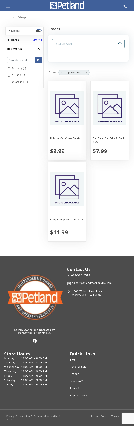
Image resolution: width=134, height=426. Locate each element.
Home (9, 17)
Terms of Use (119, 416)
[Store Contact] (125, 5)
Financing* (76, 381)
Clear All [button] (37, 39)
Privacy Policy (99, 416)
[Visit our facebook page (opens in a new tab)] (34, 340)
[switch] (39, 30)
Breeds (74, 374)
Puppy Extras (78, 395)
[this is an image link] (34, 297)
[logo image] (67, 5)
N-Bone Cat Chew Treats (65, 138)
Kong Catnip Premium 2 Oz (66, 219)
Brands (14, 48)
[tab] (24, 66)
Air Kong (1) (19, 68)
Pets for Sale (78, 366)
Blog (73, 359)
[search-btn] (38, 60)
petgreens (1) (20, 81)
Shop (22, 17)
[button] (86, 72)
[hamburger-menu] (8, 5)
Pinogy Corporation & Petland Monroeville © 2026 (33, 417)
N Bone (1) (18, 75)
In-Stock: (13, 31)
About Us (76, 388)
